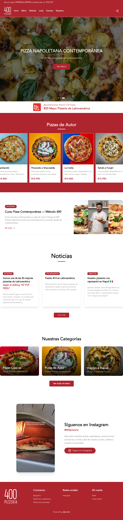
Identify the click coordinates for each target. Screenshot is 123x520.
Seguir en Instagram (82, 450)
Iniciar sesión (97, 499)
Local (41, 11)
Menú (23, 11)
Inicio (16, 11)
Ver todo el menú (61, 383)
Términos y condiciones (42, 499)
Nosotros (59, 11)
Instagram (66, 495)
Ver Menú (61, 67)
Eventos (49, 11)
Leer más (61, 315)
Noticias (32, 11)
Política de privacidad (41, 502)
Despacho (37, 495)
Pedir (94, 495)
